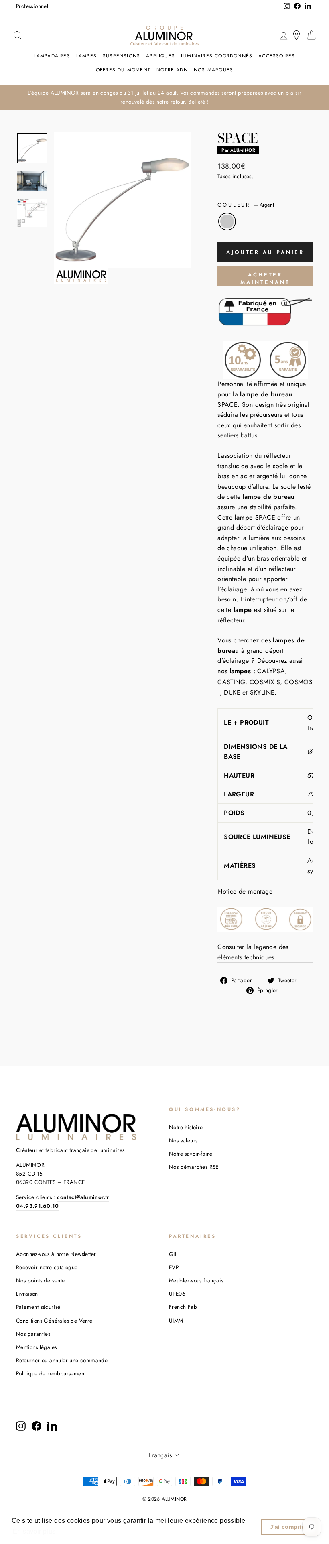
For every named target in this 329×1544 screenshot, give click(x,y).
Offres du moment (123, 69)
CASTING (231, 682)
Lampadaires (52, 55)
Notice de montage (244, 891)
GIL (173, 1254)
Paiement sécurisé (38, 1307)
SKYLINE (262, 692)
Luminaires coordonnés (216, 55)
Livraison (27, 1294)
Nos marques (213, 69)
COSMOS (298, 682)
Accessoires (276, 55)
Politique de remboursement (50, 1373)
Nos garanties (33, 1334)
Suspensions (121, 55)
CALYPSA (271, 671)
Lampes (86, 55)
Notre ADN (172, 69)
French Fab (183, 1307)
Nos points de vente (40, 1280)
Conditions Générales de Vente (54, 1320)
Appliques (160, 55)
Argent (227, 221)
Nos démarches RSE (194, 1167)
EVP (174, 1267)
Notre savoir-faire (190, 1154)
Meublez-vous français (196, 1280)
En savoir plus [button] (34, 1531)
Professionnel (32, 6)
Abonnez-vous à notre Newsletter (56, 1254)
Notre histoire (186, 1127)
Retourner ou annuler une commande (62, 1360)
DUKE (232, 692)
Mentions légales (36, 1347)
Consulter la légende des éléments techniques (252, 952)
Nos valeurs (183, 1140)
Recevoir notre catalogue (47, 1267)
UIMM (176, 1320)
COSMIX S (265, 682)
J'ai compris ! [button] (289, 1527)
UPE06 (177, 1294)
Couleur (245, 205)
